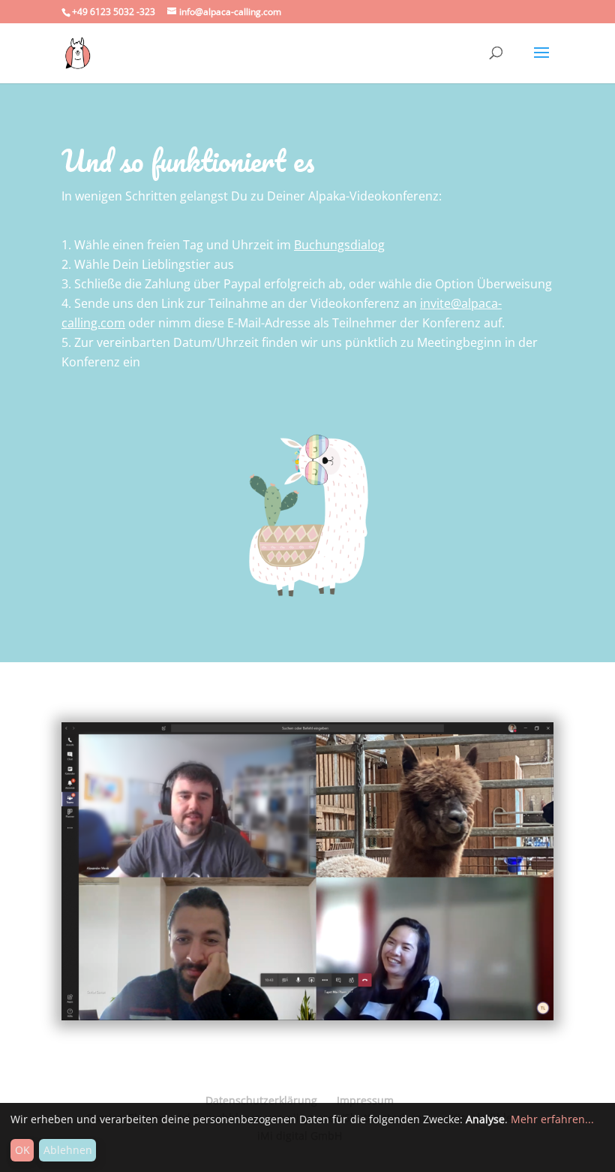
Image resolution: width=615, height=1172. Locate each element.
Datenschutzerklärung (261, 1100)
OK (22, 1150)
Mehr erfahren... (552, 1119)
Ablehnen (68, 1150)
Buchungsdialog (339, 245)
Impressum (365, 1100)
